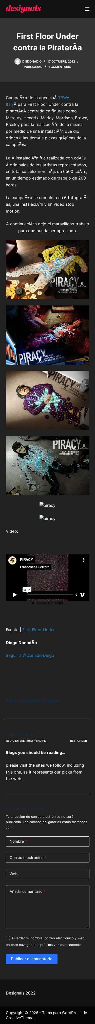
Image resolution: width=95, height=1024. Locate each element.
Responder (78, 741)
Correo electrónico (28, 857)
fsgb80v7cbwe (21, 734)
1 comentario (59, 67)
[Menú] (87, 9)
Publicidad (33, 67)
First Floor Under (38, 629)
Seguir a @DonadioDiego (30, 655)
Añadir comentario (27, 891)
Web (13, 873)
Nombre (18, 841)
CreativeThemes (20, 1017)
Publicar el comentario (31, 958)
